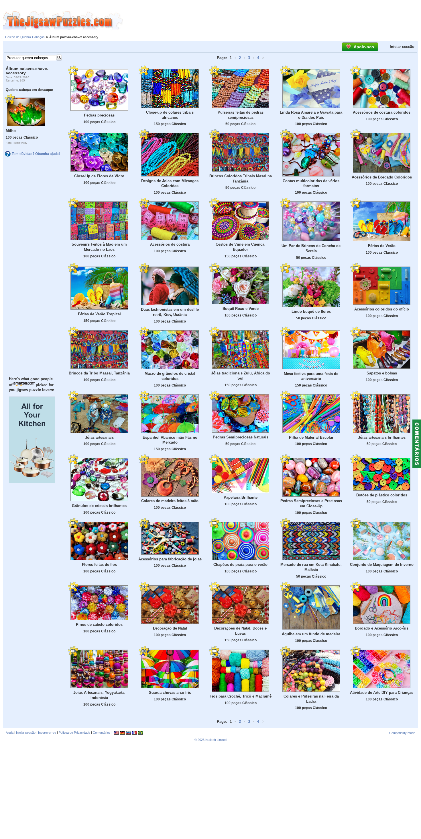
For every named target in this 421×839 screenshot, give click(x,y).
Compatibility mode (402, 733)
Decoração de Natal (170, 628)
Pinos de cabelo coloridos (99, 624)
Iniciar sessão (402, 46)
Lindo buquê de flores (311, 311)
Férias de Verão (382, 246)
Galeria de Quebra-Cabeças (25, 37)
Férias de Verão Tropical (99, 314)
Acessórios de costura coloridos (381, 112)
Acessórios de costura (170, 244)
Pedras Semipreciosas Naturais (240, 437)
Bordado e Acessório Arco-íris (381, 628)
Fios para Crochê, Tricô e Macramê (241, 696)
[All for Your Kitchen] (32, 481)
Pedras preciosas (99, 115)
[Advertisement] (272, 21)
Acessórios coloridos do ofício (381, 309)
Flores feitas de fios (99, 564)
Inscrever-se (47, 732)
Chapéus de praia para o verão (240, 564)
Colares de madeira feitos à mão (169, 501)
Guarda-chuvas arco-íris (170, 692)
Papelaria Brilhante (240, 497)
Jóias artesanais (99, 437)
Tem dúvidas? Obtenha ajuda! (36, 154)
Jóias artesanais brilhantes (382, 437)
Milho (11, 131)
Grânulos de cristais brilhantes (99, 506)
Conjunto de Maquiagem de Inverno (382, 564)
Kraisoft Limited (216, 739)
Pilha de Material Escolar (311, 437)
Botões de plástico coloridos (381, 495)
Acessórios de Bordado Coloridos (382, 177)
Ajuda (9, 732)
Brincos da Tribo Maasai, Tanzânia (99, 373)
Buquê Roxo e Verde (241, 308)
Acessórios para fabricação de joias (170, 559)
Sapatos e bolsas (382, 373)
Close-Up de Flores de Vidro (99, 176)
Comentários (102, 732)
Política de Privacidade (74, 732)
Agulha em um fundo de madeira (311, 634)
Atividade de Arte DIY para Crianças (381, 692)
